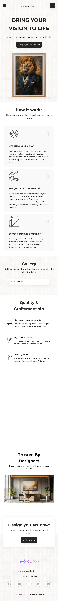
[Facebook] (29, 584)
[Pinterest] (48, 584)
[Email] (19, 584)
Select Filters (17, 281)
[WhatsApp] (9, 584)
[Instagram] (38, 584)
